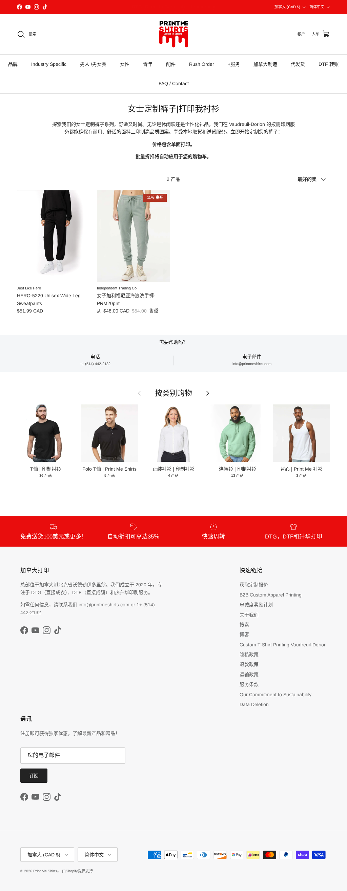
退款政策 (249, 664)
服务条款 (249, 684)
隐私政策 (249, 654)
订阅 (34, 775)
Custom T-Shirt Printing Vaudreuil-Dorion (283, 644)
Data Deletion (254, 704)
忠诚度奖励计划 (256, 604)
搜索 (244, 624)
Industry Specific (48, 64)
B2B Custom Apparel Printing (271, 595)
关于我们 (249, 615)
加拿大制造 (265, 64)
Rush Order (201, 64)
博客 (244, 634)
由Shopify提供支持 (77, 871)
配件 (171, 64)
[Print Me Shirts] (173, 34)
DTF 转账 (329, 64)
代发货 (298, 64)
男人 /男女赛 (93, 64)
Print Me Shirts (45, 871)
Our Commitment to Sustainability (275, 694)
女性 (124, 64)
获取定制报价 (254, 584)
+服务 (234, 64)
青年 (147, 64)
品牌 (13, 64)
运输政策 (249, 674)
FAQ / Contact (174, 83)
